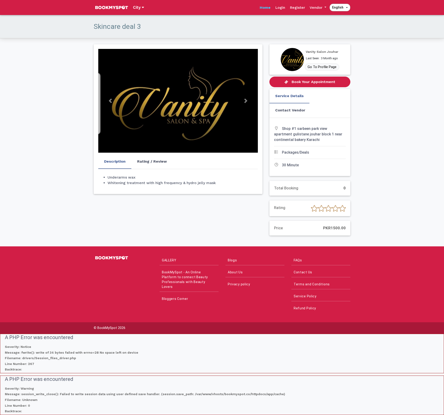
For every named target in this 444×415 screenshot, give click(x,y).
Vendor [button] (317, 7)
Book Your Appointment (312, 82)
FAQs (298, 260)
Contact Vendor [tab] (290, 110)
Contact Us (303, 272)
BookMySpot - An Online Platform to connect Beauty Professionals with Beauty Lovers (185, 279)
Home (265, 7)
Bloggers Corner (175, 299)
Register (297, 7)
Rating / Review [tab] (152, 161)
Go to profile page (322, 67)
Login (280, 7)
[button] (110, 101)
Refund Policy (305, 308)
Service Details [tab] (289, 96)
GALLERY (169, 260)
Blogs (232, 260)
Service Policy (305, 296)
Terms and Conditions (312, 284)
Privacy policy (239, 284)
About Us (235, 272)
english (337, 7)
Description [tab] (115, 161)
